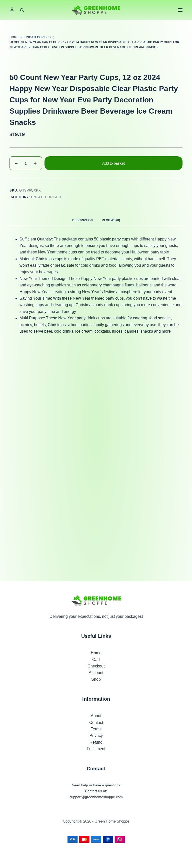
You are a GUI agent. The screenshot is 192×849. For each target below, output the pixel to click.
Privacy (96, 735)
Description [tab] (82, 220)
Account (96, 672)
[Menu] (180, 10)
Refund (96, 742)
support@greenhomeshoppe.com (96, 797)
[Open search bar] (22, 10)
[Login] (12, 9)
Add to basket (113, 163)
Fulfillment (96, 749)
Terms (96, 729)
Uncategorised (46, 197)
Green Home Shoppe (111, 821)
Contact (96, 722)
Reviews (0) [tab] (111, 220)
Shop (96, 679)
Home (96, 653)
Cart (96, 659)
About (96, 716)
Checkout (96, 666)
